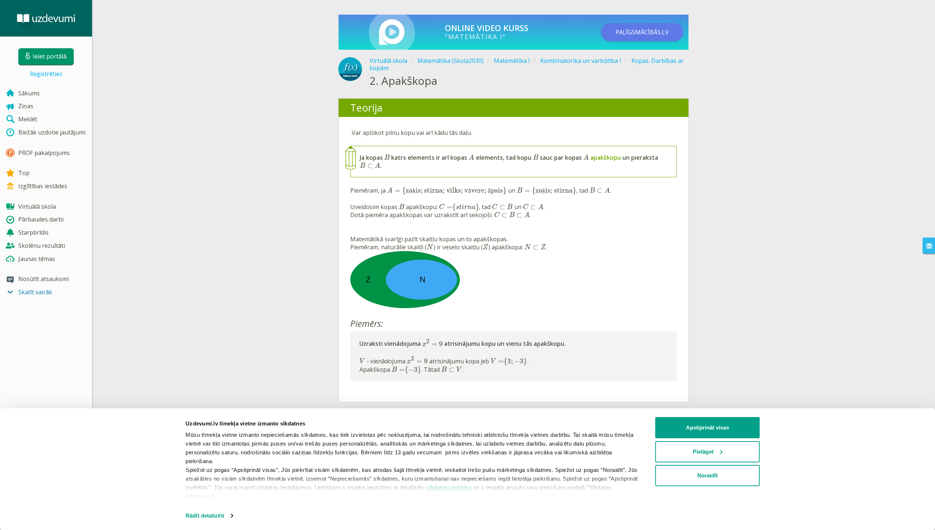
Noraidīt (707, 475)
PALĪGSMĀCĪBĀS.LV (642, 32)
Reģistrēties (46, 73)
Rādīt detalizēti (205, 515)
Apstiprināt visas (707, 427)
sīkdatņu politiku (449, 487)
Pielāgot (703, 451)
